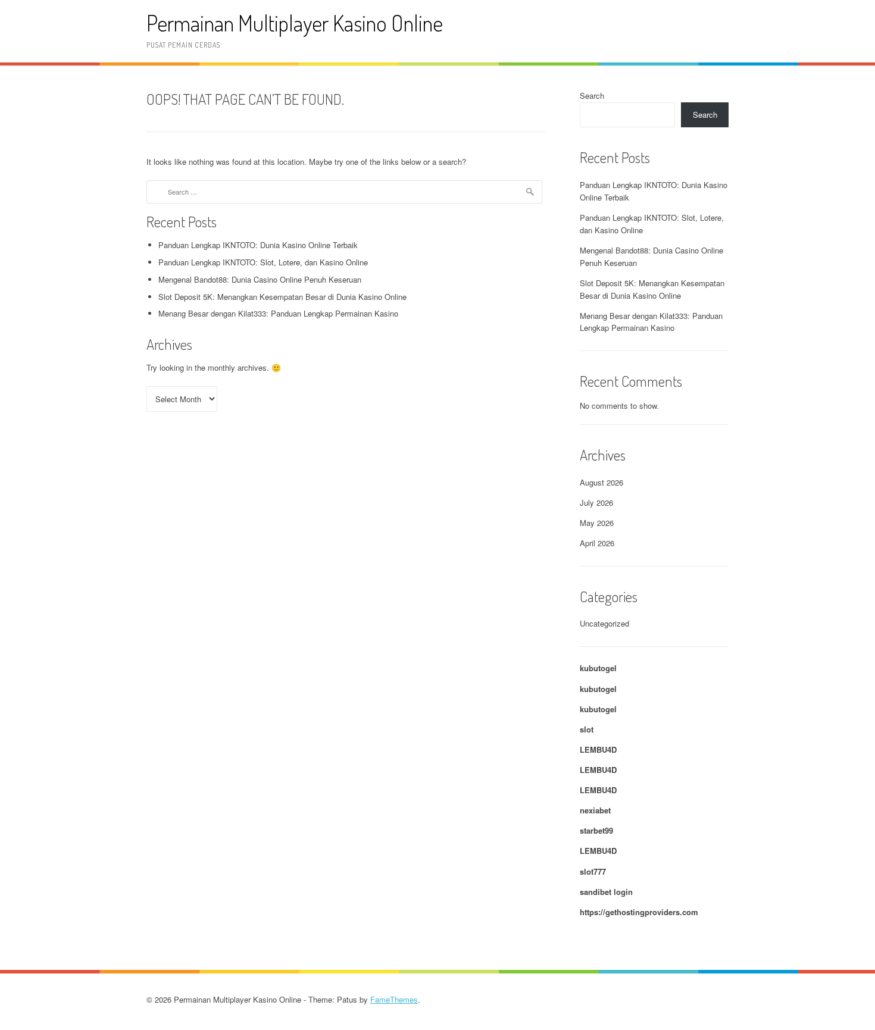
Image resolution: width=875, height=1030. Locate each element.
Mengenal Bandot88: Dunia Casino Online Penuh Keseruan (259, 279)
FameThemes (394, 999)
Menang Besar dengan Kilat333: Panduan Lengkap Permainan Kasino (278, 313)
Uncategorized (604, 623)
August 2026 (601, 482)
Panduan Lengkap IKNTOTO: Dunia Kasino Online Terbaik (258, 245)
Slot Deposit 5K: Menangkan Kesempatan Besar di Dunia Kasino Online (282, 296)
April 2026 (597, 543)
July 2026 (596, 502)
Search (592, 95)
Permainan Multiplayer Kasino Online (294, 23)
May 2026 (597, 522)
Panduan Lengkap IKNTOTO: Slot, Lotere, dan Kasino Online (263, 262)
